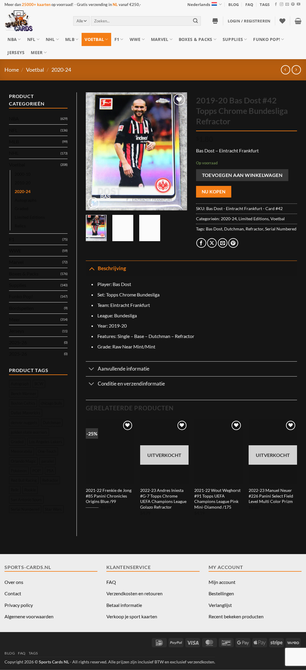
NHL (50, 39)
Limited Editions (30, 217)
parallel (47, 461)
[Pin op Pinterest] (233, 243)
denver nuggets (24, 422)
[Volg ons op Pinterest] (293, 4)
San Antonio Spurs (26, 499)
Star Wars (53, 509)
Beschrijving (112, 268)
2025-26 (18, 342)
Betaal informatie (124, 605)
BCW (38, 383)
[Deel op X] (212, 243)
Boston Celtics (23, 403)
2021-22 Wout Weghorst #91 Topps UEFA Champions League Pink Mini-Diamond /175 (217, 499)
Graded (21, 208)
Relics (20, 225)
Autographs (25, 200)
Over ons (13, 582)
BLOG (233, 4)
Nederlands (198, 4)
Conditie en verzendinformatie (131, 383)
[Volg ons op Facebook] (276, 4)
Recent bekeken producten (236, 616)
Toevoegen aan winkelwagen (242, 175)
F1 (117, 39)
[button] (249, 21)
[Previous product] (296, 69)
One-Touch (47, 451)
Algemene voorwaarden (28, 616)
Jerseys (16, 52)
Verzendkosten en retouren (134, 593)
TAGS (265, 4)
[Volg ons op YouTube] (298, 4)
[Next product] (285, 69)
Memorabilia (21, 451)
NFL (31, 39)
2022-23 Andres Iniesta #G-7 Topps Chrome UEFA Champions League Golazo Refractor (163, 499)
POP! (36, 470)
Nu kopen (214, 191)
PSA (50, 470)
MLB (69, 39)
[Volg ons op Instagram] (281, 4)
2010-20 (22, 182)
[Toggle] (91, 268)
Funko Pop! (266, 39)
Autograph (20, 383)
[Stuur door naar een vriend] (223, 243)
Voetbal (94, 39)
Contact (12, 593)
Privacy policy (18, 605)
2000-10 (22, 174)
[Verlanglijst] (282, 20)
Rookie (30, 489)
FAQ (249, 4)
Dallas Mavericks (25, 412)
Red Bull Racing (24, 480)
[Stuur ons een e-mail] (287, 4)
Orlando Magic (23, 461)
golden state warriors (29, 432)
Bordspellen (21, 308)
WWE (135, 39)
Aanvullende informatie (123, 368)
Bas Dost (214, 228)
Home (11, 69)
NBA (12, 39)
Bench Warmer (23, 393)
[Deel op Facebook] (201, 243)
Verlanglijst (220, 605)
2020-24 (61, 69)
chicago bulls (51, 403)
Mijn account (222, 582)
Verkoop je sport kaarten (131, 616)
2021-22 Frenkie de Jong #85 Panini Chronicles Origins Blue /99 (108, 496)
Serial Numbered (25, 509)
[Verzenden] (195, 21)
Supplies (233, 39)
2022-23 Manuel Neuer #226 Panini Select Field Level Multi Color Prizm (271, 496)
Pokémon (19, 470)
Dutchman (52, 422)
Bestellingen (221, 593)
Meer (36, 52)
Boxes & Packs (195, 39)
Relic (15, 489)
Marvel (160, 39)
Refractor (50, 480)
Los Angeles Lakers (45, 441)
